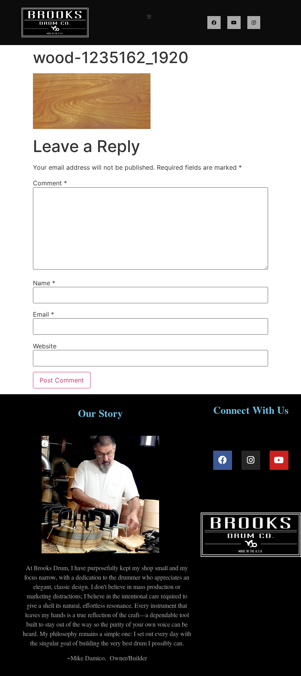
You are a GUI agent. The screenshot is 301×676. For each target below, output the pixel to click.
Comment (50, 183)
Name (44, 283)
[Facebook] (214, 22)
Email (43, 314)
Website (44, 346)
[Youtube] (234, 22)
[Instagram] (254, 22)
